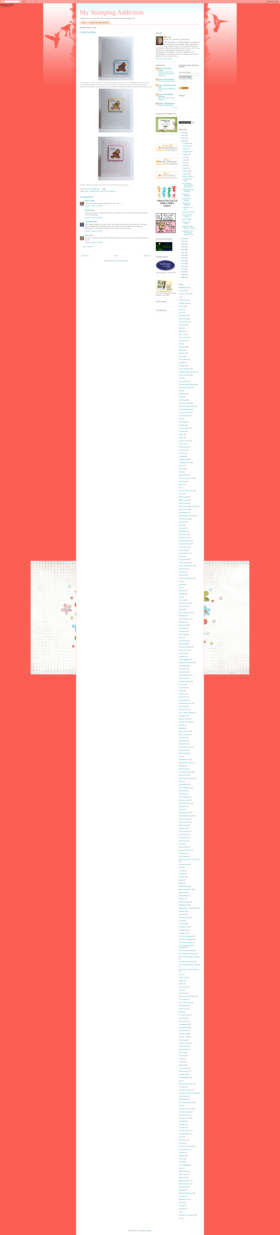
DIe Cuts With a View (185, 491)
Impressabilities (184, 659)
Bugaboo (181, 362)
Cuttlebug (182, 456)
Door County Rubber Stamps (188, 506)
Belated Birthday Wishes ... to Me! (188, 227)
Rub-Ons (181, 899)
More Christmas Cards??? (187, 215)
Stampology (182, 1040)
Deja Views (182, 481)
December (186, 143)
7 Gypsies (182, 290)
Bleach (181, 350)
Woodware (182, 1196)
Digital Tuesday (184, 500)
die (180, 487)
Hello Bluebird (183, 641)
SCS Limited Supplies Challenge (189, 957)
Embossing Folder (184, 541)
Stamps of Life (183, 1046)
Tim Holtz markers (185, 1130)
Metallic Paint (183, 750)
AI (179, 297)
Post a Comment (88, 247)
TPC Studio (182, 1140)
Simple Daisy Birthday (186, 199)
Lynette (168, 37)
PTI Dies (181, 871)
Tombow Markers (184, 1134)
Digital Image (183, 497)
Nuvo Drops (182, 794)
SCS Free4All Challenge (186, 950)
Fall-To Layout (183, 547)
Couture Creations (184, 441)
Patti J (87, 235)
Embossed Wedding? (186, 195)
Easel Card (182, 522)
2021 (183, 241)
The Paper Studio (184, 1112)
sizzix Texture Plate (185, 1002)
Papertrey (112, 191)
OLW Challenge (184, 797)
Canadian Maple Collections (187, 372)
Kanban (181, 691)
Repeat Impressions (185, 889)
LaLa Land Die (183, 700)
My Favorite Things (185, 772)
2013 (183, 263)
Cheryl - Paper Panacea (166, 79)
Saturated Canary (184, 917)
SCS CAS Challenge (185, 936)
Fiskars (181, 556)
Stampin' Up (182, 1034)
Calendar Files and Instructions (98, 22)
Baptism (181, 331)
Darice (181, 469)
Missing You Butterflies (186, 204)
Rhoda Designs (183, 895)
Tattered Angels (184, 1077)
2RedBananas (183, 287)
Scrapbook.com (184, 927)
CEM (180, 390)
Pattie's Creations (184, 831)
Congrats (182, 431)
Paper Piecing (183, 819)
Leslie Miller (89, 221)
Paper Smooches (184, 822)
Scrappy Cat (183, 933)
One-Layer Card (184, 800)
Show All (175, 107)
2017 (183, 252)
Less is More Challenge (186, 712)
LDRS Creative (183, 709)
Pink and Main (183, 847)
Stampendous (183, 1027)
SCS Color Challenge (185, 939)
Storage (181, 1059)
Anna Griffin (182, 315)
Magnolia (182, 728)
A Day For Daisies (184, 294)
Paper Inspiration (184, 812)
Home (83, 22)
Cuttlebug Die (183, 459)
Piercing (181, 844)
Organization (183, 806)
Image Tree (182, 653)
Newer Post (85, 256)
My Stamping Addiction (112, 12)
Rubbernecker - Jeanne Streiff (188, 908)
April (184, 165)
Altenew (181, 306)
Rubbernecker (183, 905)
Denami (181, 484)
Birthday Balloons (187, 176)
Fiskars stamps (184, 562)
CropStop (182, 453)
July (184, 157)
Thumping (182, 1121)
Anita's (181, 312)
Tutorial (181, 1143)
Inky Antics (182, 669)
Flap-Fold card (183, 569)
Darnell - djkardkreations (166, 103)
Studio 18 (182, 1062)
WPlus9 (181, 1202)
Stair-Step (182, 1018)
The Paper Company (185, 1109)
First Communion (184, 553)
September (186, 152)
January (185, 174)
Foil (180, 581)
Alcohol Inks (183, 300)
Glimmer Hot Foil (184, 603)
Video (180, 1168)
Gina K (181, 600)
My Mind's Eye (183, 775)
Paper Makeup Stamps (186, 816)
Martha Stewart (183, 731)
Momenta (182, 766)
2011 (183, 269)
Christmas (182, 400)
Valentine (182, 1156)
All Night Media (183, 303)
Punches (181, 874)
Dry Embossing (184, 519)
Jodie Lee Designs (185, 675)
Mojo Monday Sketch (185, 762)
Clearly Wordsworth (185, 409)
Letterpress (182, 716)
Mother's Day (183, 769)
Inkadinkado (182, 666)
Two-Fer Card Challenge (186, 1146)
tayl (180, 1081)
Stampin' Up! (183, 1037)
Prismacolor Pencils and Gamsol (189, 859)
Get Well (181, 594)
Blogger (149, 1231)
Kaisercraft (182, 688)
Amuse (181, 309)
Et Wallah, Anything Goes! (165, 105)
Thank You (182, 1096)
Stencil (181, 1052)
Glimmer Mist (183, 606)
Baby (86, 191)
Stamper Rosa (183, 1030)
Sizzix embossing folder (186, 996)
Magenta (181, 725)
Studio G (181, 1065)
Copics (181, 434)
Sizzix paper (183, 999)
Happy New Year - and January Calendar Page (188, 232)
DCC (180, 472)
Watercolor (182, 1177)
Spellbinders (183, 1005)
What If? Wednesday (185, 1193)
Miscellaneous (183, 759)
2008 (183, 277)
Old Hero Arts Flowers (186, 223)
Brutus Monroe (183, 359)
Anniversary (182, 319)
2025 (183, 135)
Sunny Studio (183, 1068)
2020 (183, 244)
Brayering (182, 356)
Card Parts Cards (184, 375)
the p (180, 1105)
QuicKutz (182, 877)
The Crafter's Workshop (186, 1102)
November (186, 146)
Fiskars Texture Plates (186, 566)
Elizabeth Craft (183, 537)
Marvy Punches (184, 734)
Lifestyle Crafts (183, 719)
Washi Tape (182, 1174)
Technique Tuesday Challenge (188, 1093)
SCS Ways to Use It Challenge (188, 969)
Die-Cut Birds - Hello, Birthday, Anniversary (188, 185)
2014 (183, 261)
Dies (180, 494)
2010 (183, 272)
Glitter (181, 609)
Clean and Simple (184, 403)
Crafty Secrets (183, 447)
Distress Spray (183, 503)
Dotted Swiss (183, 509)
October (185, 149)
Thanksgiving (183, 1099)
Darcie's (181, 466)
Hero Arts (182, 644)
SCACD (181, 920)
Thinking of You (184, 1118)
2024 (183, 138)
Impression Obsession (186, 662)
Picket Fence (183, 841)
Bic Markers (182, 341)
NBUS (181, 781)
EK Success (183, 534)
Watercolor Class (184, 1181)
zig (180, 1212)
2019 (183, 247)
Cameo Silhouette (184, 369)
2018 (183, 249)
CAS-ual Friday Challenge (187, 384)
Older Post (147, 256)
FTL (180, 587)
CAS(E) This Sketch (185, 387)
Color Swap (182, 422)
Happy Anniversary (188, 212)
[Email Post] (103, 189)
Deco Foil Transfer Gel (186, 478)
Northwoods (182, 791)
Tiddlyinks (182, 1124)
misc (180, 756)
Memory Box (183, 744)
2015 (183, 258)
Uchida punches (184, 1149)
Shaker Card (183, 977)
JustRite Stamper (184, 681)
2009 (183, 274)
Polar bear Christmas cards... (166, 81)
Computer (182, 425)
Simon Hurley (183, 987)
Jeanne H (88, 200)
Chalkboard (182, 394)
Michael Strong (183, 753)
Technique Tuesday (185, 1090)
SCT (180, 974)
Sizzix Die (182, 993)
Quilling (181, 880)
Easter (181, 525)
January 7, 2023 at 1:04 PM (93, 206)
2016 (183, 255)
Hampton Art (183, 625)
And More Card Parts (187, 180)
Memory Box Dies (184, 747)
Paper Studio (104, 191)
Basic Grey (182, 334)
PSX (180, 867)
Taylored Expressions (185, 1084)
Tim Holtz (182, 1127)
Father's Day (183, 550)
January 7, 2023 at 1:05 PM (93, 217)
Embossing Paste (184, 544)
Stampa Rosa (183, 1021)
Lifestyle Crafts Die (185, 722)
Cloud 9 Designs (184, 416)
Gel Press (182, 591)
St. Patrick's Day (184, 1015)
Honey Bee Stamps (185, 647)
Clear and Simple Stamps (187, 406)
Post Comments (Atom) (120, 261)
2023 (183, 141)
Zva (180, 1218)
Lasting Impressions (185, 703)
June (184, 160)
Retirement (182, 892)
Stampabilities (183, 1024)
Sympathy (182, 1074)
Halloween (182, 622)
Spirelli (181, 1012)
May (184, 163)
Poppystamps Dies (185, 850)
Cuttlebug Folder (94, 191)
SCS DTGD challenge (186, 942)
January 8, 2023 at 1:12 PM (93, 231)
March (185, 168)
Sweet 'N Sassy (184, 1071)
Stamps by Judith (184, 1043)
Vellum (181, 1159)
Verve (180, 1162)
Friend (181, 584)
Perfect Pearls (183, 837)
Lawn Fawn (182, 706)
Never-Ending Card (185, 788)
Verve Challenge (184, 1165)
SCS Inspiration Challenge (187, 953)
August (185, 154)
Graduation (182, 616)
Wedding (181, 1190)
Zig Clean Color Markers (186, 1215)
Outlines (181, 809)
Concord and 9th (184, 428)
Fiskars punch (183, 559)
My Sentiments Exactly (186, 778)
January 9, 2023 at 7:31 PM (93, 242)
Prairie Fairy (182, 853)
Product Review (184, 864)
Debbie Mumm (183, 475)
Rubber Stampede (184, 902)
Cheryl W (88, 210)
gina (180, 597)
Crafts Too (182, 444)
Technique (182, 1087)
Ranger (181, 883)
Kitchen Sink (183, 697)
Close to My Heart (184, 412)
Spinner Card (183, 1009)
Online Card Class (184, 803)
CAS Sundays (183, 381)
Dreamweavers (183, 512)
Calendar (181, 366)
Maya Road (182, 741)
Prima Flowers (183, 856)
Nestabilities (183, 784)
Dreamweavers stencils (186, 516)
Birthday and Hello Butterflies (188, 190)
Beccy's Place (183, 337)
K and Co (182, 684)
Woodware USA (184, 1199)
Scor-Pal (181, 924)
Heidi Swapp (183, 634)
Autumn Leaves (184, 322)
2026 (183, 132)
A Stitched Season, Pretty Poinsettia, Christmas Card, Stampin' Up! (166, 73)
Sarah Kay (182, 914)
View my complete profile (164, 58)
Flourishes (182, 572)
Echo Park (182, 528)
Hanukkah (182, 628)
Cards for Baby (187, 219)
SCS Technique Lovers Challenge (189, 965)
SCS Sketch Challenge (186, 961)
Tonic (180, 1137)
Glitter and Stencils (185, 612)
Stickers (181, 1055)
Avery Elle (182, 325)
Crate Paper (182, 450)
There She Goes (184, 1115)
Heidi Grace (182, 631)
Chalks (181, 397)
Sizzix (181, 990)
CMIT (180, 419)
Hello (180, 637)
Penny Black (183, 834)
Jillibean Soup (183, 672)
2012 (183, 266)
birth (180, 344)
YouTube (181, 1205)
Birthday (181, 347)
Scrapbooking (183, 930)
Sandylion (182, 911)
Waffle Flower (183, 1171)
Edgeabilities (183, 531)
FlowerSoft (182, 575)
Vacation (181, 1152)
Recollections (183, 886)
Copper (181, 437)
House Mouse (183, 650)
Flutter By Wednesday (186, 578)
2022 (183, 238)
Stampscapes (183, 1049)
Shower (181, 984)
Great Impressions (185, 619)
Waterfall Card (183, 1187)
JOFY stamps (183, 678)
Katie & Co (182, 694)
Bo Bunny (182, 353)
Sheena (181, 980)
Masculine (182, 737)
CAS (180, 378)
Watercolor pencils (185, 1184)
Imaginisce (182, 656)
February (186, 171)
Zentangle (182, 1209)
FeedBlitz (190, 79)
